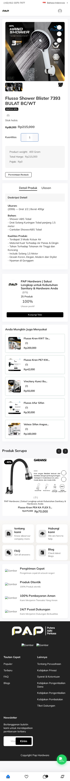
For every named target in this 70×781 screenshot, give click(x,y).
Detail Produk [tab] (28, 188)
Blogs (7, 683)
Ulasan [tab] (46, 188)
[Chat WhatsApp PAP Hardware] (62, 760)
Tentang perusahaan (49, 664)
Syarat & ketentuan (48, 676)
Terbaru (8, 670)
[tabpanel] (35, 230)
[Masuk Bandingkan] (62, 776)
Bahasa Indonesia (56, 2)
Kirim (23, 741)
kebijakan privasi (47, 670)
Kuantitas (11, 137)
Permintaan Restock (18, 174)
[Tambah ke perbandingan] (63, 479)
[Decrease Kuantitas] (24, 137)
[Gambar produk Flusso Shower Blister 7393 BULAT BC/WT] (35, 51)
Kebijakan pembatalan (50, 699)
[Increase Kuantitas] (35, 137)
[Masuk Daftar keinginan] (26, 776)
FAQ (6, 676)
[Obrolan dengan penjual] (58, 297)
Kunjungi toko (35, 314)
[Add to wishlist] (63, 472)
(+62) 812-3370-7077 (14, 2)
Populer (8, 664)
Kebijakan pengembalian (51, 693)
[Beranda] (8, 776)
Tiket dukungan (46, 705)
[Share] (59, 40)
